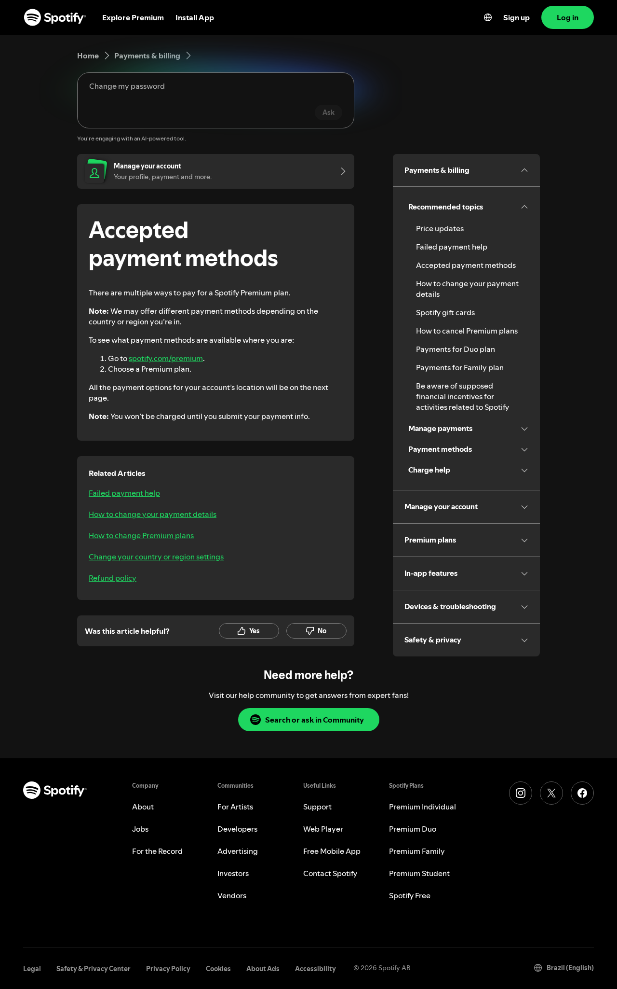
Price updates (440, 228)
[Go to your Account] (340, 171)
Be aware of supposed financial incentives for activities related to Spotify (462, 396)
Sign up (516, 17)
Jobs (140, 828)
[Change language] (488, 17)
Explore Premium (133, 17)
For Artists (235, 806)
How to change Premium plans (141, 535)
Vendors (231, 895)
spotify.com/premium (166, 358)
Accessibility (315, 969)
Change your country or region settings (156, 556)
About (143, 806)
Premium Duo (412, 828)
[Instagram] (520, 793)
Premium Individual (422, 806)
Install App (194, 17)
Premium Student (419, 873)
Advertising (237, 851)
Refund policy (112, 577)
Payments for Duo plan (455, 349)
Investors (233, 873)
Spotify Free (409, 895)
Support (317, 806)
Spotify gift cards (445, 312)
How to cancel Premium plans (467, 330)
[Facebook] (582, 793)
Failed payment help (124, 493)
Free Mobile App (332, 851)
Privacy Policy (168, 969)
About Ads (263, 969)
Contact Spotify (330, 873)
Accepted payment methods (466, 265)
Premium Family (417, 851)
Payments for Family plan (460, 367)
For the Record (157, 851)
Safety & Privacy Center (93, 969)
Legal (32, 969)
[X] (551, 793)
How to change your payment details (152, 514)
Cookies (218, 969)
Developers (237, 828)
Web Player (323, 828)
